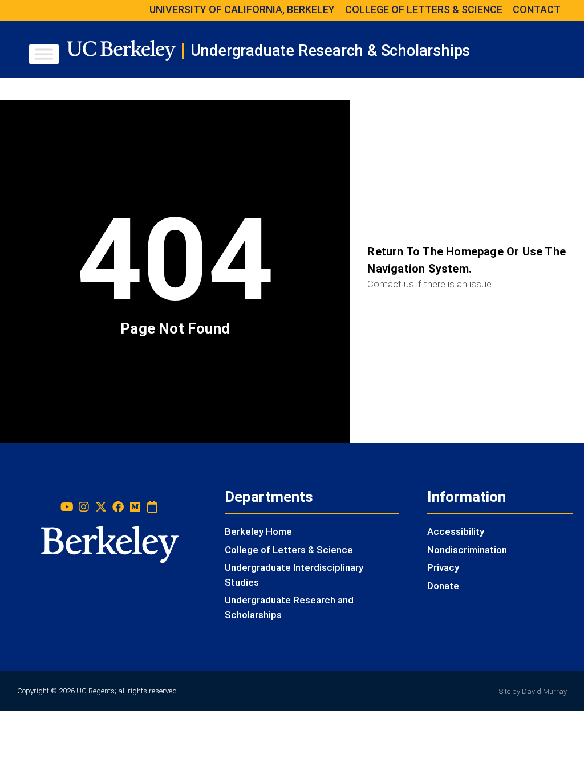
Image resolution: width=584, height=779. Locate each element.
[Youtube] (66, 507)
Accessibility (455, 531)
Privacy (443, 567)
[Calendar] (152, 507)
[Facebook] (118, 507)
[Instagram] (83, 507)
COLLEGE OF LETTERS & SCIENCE (423, 9)
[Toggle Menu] (44, 53)
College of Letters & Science (289, 549)
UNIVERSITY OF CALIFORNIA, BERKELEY (242, 9)
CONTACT (537, 9)
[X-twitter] (101, 507)
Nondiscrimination (467, 549)
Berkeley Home (258, 531)
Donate (443, 585)
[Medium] (135, 507)
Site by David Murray (533, 691)
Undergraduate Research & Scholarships (330, 51)
